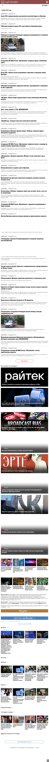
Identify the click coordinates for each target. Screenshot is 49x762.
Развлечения (6, 707)
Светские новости (3, 621)
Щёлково (4, 14)
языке (43, 605)
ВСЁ (17, 747)
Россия (3, 657)
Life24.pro (3, 664)
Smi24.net (3, 557)
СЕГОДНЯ (37, 747)
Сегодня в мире (7, 712)
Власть (3, 627)
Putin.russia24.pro (4, 629)
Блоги (3, 685)
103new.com (17, 599)
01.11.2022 (44, 5)
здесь (8, 607)
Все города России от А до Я (24, 741)
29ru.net (2, 576)
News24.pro (3, 687)
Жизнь (3, 662)
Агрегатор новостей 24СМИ (24, 624)
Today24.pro (3, 714)
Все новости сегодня (9, 366)
